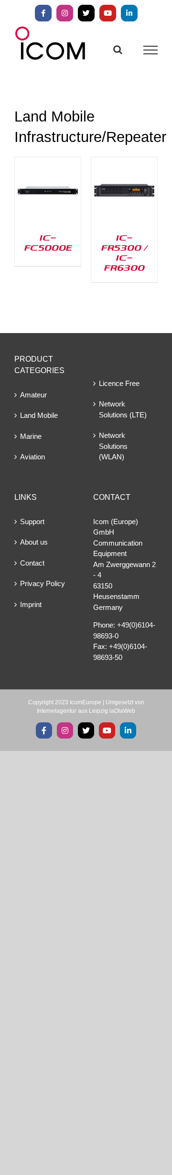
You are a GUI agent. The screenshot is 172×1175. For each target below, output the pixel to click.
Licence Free (119, 383)
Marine (31, 436)
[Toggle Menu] (151, 50)
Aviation (32, 457)
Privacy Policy (42, 583)
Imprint (31, 604)
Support (32, 521)
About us (34, 542)
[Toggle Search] (117, 49)
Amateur (33, 395)
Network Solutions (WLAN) (113, 446)
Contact (32, 563)
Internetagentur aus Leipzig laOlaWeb (86, 711)
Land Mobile (39, 415)
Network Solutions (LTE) (123, 409)
